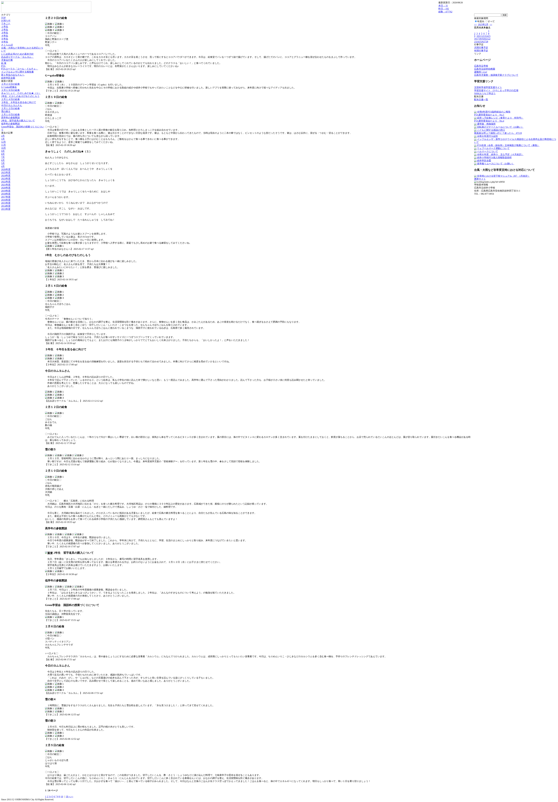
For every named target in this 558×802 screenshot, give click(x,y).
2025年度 (5, 172)
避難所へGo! (480, 72)
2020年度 (5, 187)
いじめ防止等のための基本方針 (17, 54)
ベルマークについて (487, 151)
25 (480, 41)
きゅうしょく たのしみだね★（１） (21, 93)
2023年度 (5, 178)
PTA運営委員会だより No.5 (489, 115)
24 (477, 41)
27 (484, 41)
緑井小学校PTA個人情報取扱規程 (494, 157)
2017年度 (5, 197)
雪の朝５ (5, 111)
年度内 (480, 21)
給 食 (3, 63)
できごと (5, 23)
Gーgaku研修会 (9, 87)
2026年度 (5, 169)
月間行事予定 (481, 47)
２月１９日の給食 (10, 90)
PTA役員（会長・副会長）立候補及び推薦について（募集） (508, 145)
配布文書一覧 (481, 99)
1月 (3, 139)
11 (480, 36)
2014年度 (5, 206)
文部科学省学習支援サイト (488, 87)
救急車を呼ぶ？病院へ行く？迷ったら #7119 (498, 133)
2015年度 (5, 203)
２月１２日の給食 (10, 108)
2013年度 (5, 209)
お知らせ (5, 20)
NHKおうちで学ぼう (485, 93)
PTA (3, 66)
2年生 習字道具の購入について (18, 120)
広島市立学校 (481, 66)
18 (480, 38)
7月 (3, 157)
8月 (3, 154)
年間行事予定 (481, 50)
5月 (3, 163)
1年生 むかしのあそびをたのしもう (20, 96)
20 (484, 38)
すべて (491, 21)
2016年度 (5, 200)
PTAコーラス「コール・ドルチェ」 (19, 69)
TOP (3, 17)
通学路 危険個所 (486, 124)
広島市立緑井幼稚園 (484, 69)
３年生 (4, 32)
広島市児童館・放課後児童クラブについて (496, 75)
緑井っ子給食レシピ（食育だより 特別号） (500, 118)
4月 (3, 166)
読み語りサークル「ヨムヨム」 (17, 57)
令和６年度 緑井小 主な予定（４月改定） (500, 154)
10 (62, 796)
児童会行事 (7, 60)
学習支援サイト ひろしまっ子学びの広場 (496, 90)
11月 (3, 145)
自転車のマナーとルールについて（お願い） (500, 127)
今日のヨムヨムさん (11, 105)
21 (487, 38)
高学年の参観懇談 (10, 117)
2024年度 (5, 175)
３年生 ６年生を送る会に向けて (18, 102)
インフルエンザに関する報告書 (17, 72)
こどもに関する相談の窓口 (490, 130)
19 (482, 38)
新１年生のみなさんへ (12, 75)
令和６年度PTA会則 (487, 136)
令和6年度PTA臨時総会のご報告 (493, 112)
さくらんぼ (7, 45)
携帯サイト (480, 179)
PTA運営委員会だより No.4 (489, 121)
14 (487, 36)
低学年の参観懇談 (10, 123)
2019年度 (5, 191)
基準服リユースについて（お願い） (495, 163)
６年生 (4, 42)
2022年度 (5, 181)
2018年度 (5, 194)
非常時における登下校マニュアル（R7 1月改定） (503, 176)
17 (477, 38)
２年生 (4, 29)
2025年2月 (483, 24)
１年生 (4, 26)
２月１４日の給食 (10, 99)
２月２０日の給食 (10, 84)
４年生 (4, 35)
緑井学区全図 (8, 78)
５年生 (4, 38)
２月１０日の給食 (10, 114)
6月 (3, 160)
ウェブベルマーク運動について (493, 148)
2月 (3, 136)
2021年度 (5, 184)
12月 (3, 142)
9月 (3, 151)
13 (484, 36)
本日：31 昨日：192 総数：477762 (445, 8)
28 (487, 41)
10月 (3, 148)
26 (482, 41)
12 (482, 36)
